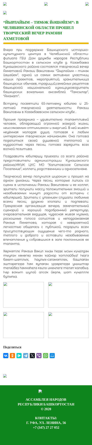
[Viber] (39, 355)
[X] (32, 355)
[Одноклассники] (12, 355)
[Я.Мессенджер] (19, 355)
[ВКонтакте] (5, 355)
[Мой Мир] (52, 355)
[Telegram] (25, 355)
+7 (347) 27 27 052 (46, 427)
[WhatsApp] (45, 355)
